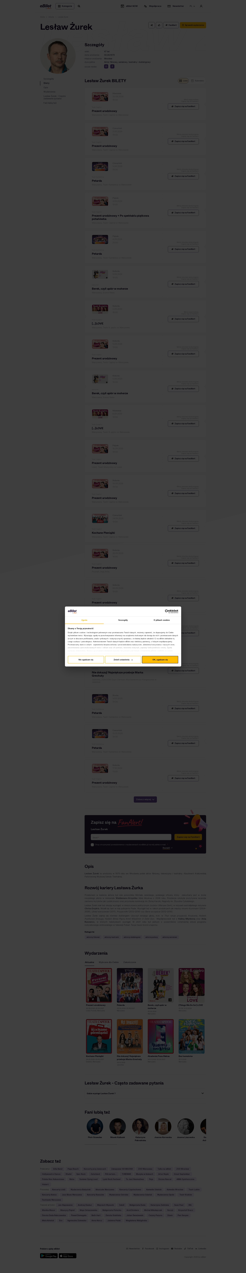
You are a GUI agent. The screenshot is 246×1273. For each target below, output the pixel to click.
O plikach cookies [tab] (162, 620)
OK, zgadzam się (160, 660)
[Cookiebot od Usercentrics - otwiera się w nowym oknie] (167, 611)
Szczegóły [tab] (123, 620)
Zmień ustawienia (121, 660)
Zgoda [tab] (84, 620)
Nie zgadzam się (86, 660)
